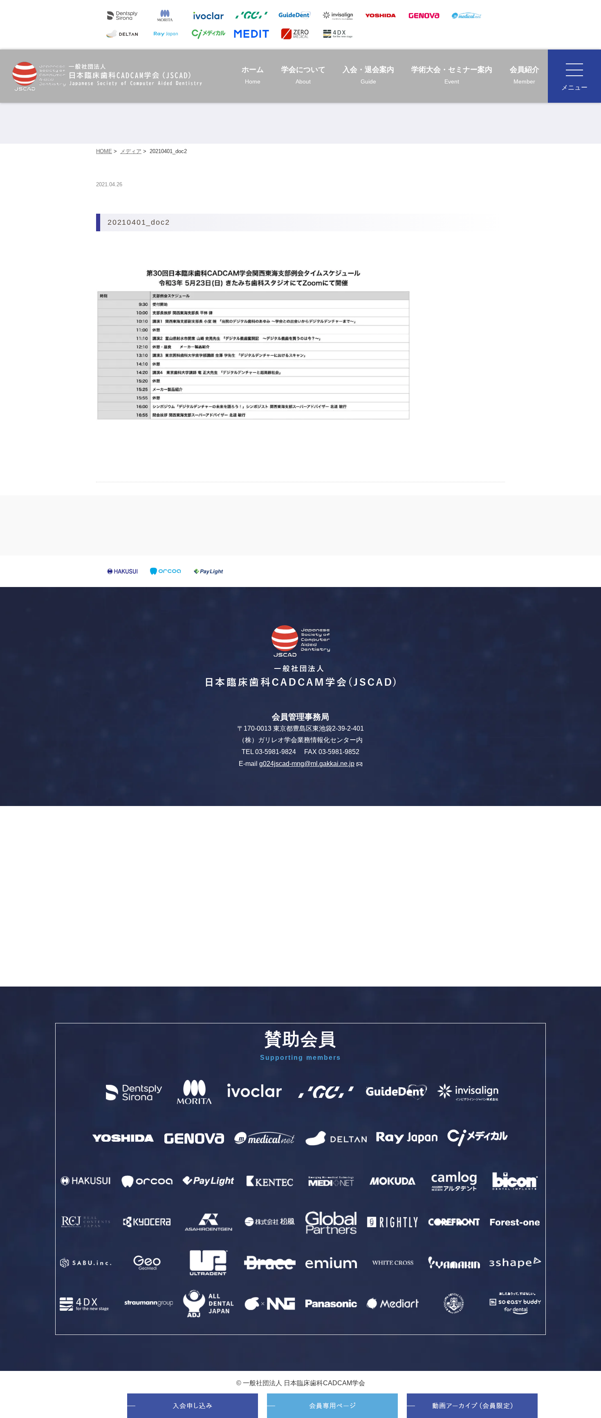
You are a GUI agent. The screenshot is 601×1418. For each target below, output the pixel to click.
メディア (130, 151)
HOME (104, 151)
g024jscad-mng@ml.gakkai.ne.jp (306, 763)
